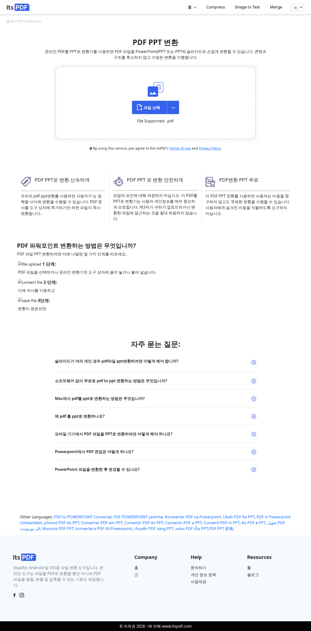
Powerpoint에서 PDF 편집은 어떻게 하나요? (94, 451)
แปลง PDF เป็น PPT (191, 528)
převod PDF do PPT (61, 522)
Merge (276, 7)
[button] (297, 7)
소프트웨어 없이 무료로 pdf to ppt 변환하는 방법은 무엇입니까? (111, 380)
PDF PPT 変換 (221, 528)
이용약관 (198, 581)
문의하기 (198, 567)
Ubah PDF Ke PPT (239, 517)
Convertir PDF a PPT (183, 522)
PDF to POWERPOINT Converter (83, 517)
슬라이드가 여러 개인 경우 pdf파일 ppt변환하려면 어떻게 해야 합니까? (117, 361)
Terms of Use (180, 148)
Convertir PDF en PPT (143, 522)
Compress (215, 7)
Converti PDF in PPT (222, 522)
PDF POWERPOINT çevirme (138, 517)
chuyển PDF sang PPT (153, 528)
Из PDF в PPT (254, 522)
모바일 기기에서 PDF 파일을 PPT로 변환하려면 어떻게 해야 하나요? (114, 434)
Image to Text (247, 7)
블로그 (253, 574)
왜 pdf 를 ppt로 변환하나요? (80, 416)
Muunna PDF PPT (58, 528)
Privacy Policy (209, 148)
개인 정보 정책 (203, 574)
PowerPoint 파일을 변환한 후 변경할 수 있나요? (97, 469)
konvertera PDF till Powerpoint (104, 528)
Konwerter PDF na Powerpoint (193, 517)
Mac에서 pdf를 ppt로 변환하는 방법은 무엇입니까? (100, 398)
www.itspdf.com (177, 626)
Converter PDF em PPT (101, 522)
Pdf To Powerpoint (29, 21)
